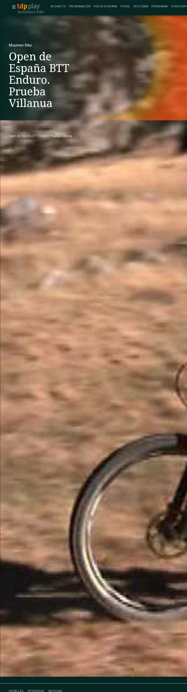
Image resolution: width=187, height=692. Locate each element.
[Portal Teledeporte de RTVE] (22, 6)
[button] (13, 7)
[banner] (33, 6)
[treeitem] (58, 7)
